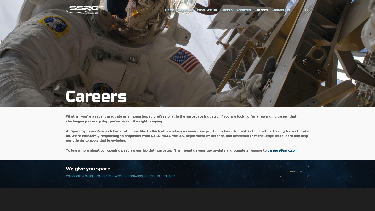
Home (169, 10)
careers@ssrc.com (282, 150)
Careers (261, 10)
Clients (227, 10)
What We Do (207, 10)
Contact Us (281, 10)
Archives (244, 10)
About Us (185, 10)
